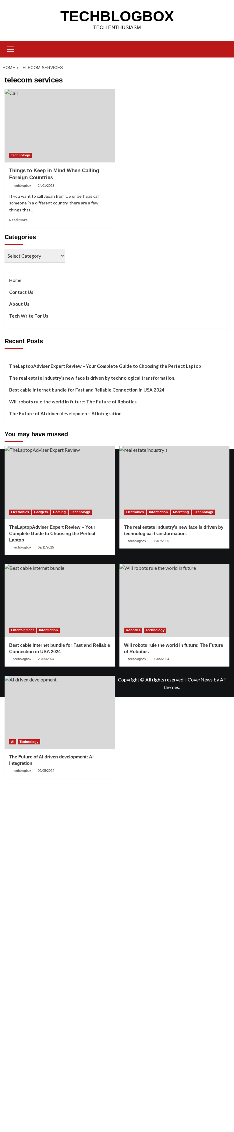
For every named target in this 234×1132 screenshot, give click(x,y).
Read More (18, 220)
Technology (20, 155)
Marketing (181, 512)
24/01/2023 (46, 185)
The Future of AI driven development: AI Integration (65, 413)
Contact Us (21, 292)
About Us (19, 304)
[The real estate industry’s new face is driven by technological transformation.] (174, 482)
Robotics (133, 630)
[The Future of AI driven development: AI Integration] (60, 712)
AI (12, 742)
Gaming (59, 512)
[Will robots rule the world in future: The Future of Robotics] (174, 600)
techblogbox (22, 185)
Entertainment (22, 630)
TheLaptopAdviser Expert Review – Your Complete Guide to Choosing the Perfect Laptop (105, 366)
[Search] (222, 48)
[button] (11, 48)
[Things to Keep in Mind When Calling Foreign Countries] (60, 125)
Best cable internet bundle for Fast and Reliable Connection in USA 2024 (87, 389)
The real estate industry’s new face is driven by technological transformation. (92, 378)
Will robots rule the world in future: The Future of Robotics (72, 401)
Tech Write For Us (28, 316)
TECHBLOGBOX (117, 16)
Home (15, 280)
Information (158, 512)
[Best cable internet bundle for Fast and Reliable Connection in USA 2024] (60, 600)
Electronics (20, 512)
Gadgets (41, 512)
